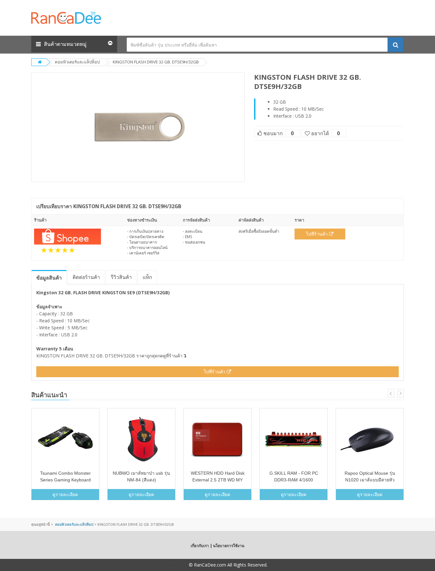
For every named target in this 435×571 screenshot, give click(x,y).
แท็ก (147, 277)
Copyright (178, 565)
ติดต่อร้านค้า (86, 277)
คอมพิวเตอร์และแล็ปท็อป (77, 62)
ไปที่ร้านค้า (317, 234)
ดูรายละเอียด (65, 494)
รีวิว (121, 277)
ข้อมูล (49, 277)
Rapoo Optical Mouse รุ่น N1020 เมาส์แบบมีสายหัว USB (370, 480)
